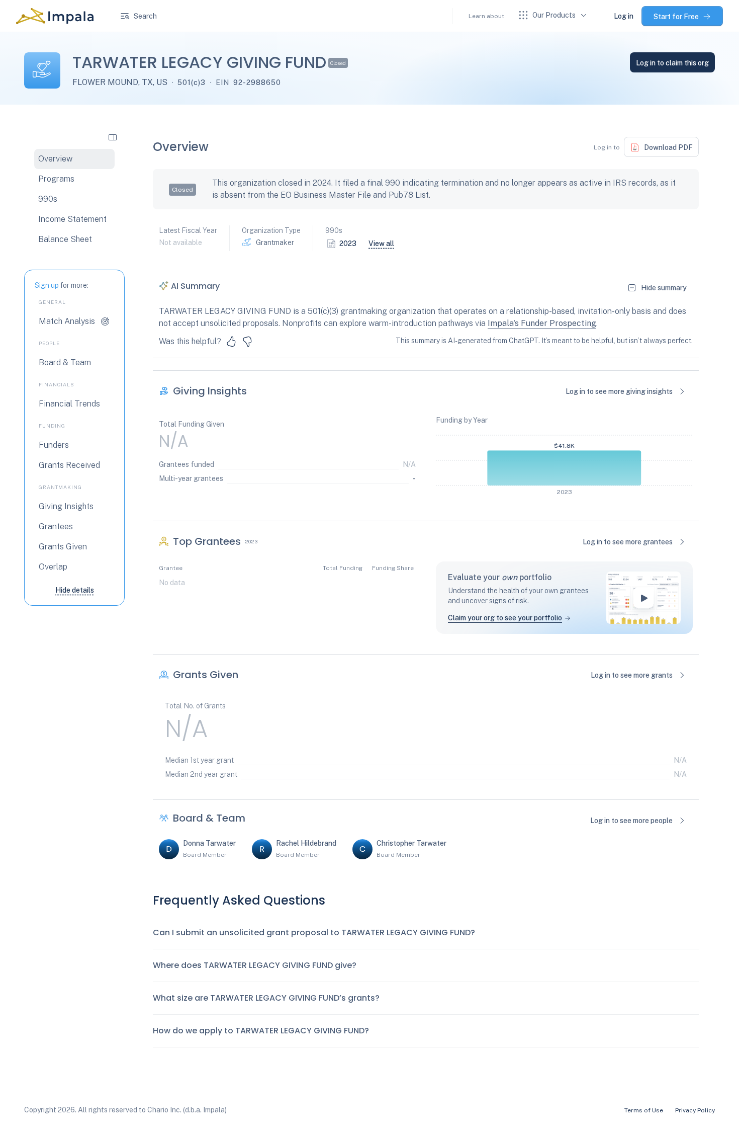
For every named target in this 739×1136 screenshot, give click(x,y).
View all (381, 243)
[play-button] (643, 598)
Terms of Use (643, 1110)
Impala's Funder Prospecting (542, 323)
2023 (347, 243)
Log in (623, 16)
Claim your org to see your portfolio (505, 618)
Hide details (74, 590)
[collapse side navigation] (113, 137)
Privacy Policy (695, 1110)
